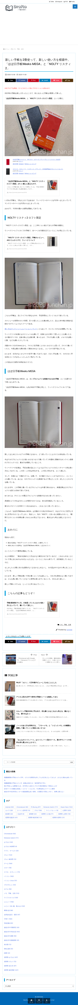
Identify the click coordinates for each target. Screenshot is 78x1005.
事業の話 (8, 910)
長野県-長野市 (58, 817)
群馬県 (33, 814)
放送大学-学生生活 (12, 932)
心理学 (67, 810)
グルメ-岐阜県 (10, 859)
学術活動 (8, 923)
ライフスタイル (11, 897)
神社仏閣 (8, 949)
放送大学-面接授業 (11, 940)
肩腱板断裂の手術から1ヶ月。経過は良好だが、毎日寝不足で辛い (25, 783)
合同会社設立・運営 (12, 914)
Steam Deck (67, 807)
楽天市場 (15, 164)
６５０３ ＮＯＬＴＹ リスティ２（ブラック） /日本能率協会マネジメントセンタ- (38, 169)
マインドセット (52, 810)
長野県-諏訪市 (11, 817)
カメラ (9, 810)
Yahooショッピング (30, 164)
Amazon (21, 164)
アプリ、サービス (11, 851)
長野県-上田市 (64, 814)
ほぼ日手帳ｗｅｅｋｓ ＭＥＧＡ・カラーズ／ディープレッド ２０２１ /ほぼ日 (36, 159)
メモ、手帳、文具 (18, 49)
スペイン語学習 (23, 810)
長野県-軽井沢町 (35, 817)
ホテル (8, 889)
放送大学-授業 (10, 936)
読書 (7, 953)
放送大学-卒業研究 (11, 927)
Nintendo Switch (50, 807)
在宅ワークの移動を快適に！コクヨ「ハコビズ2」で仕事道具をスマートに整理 (29, 789)
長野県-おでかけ (11, 957)
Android (9, 807)
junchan (69, 630)
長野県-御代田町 (11, 970)
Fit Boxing (36, 807)
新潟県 (9, 814)
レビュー (9, 902)
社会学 (21, 814)
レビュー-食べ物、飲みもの (14, 906)
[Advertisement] (39, 29)
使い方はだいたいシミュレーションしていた (21, 329)
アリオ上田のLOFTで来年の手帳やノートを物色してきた (37, 697)
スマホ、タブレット (12, 872)
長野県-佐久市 (10, 966)
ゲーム (8, 863)
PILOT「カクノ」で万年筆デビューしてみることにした (36, 683)
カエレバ (20, 161)
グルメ (8, 855)
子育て (8, 919)
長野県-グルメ (10, 961)
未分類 (7, 944)
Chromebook (22, 807)
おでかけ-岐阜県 (10, 846)
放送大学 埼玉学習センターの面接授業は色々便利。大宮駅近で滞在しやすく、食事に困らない (34, 791)
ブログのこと (10, 885)
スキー (7, 868)
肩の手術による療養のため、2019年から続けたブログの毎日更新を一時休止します (30, 786)
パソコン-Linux (10, 880)
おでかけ (8, 842)
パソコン (9, 876)
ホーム (7, 49)
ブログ (38, 810)
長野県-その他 (47, 814)
